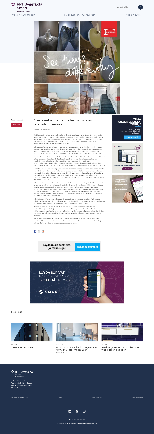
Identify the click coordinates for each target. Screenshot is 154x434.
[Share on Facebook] (35, 231)
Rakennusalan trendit (23, 15)
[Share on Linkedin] (51, 231)
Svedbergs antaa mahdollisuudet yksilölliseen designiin (120, 348)
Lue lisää (16, 125)
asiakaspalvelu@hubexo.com (22, 385)
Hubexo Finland (133, 15)
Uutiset (59, 398)
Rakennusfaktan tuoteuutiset (79, 15)
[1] (127, 141)
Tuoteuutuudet (17, 120)
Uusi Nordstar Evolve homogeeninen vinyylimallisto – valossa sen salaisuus (77, 350)
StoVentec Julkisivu (22, 347)
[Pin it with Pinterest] (47, 231)
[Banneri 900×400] (77, 303)
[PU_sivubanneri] (127, 202)
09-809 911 (15, 387)
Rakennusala (97, 398)
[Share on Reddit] (43, 231)
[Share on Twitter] (39, 231)
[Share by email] (55, 231)
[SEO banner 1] (127, 173)
